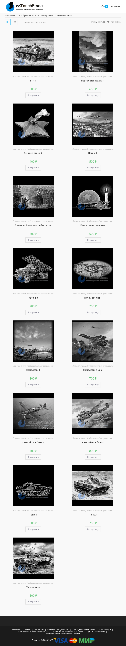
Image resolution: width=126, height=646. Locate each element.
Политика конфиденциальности (68, 631)
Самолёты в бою (93, 369)
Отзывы (27, 629)
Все (119, 22)
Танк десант (33, 587)
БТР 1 (33, 80)
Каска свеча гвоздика (92, 225)
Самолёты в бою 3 (93, 442)
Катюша (33, 297)
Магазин (10, 15)
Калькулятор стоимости (84, 629)
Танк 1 (33, 514)
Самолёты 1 (33, 369)
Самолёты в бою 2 (33, 442)
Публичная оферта (96, 631)
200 (114, 22)
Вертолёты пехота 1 (93, 80)
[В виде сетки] (7, 22)
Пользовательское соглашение (33, 631)
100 (109, 22)
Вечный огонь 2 (33, 153)
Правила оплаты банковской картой (63, 633)
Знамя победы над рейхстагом (33, 225)
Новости (16, 629)
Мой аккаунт (105, 629)
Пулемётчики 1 (93, 297)
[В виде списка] (15, 22)
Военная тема (19, 76)
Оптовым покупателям (58, 629)
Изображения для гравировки (36, 15)
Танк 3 (93, 514)
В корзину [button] (33, 95)
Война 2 (92, 153)
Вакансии (39, 629)
